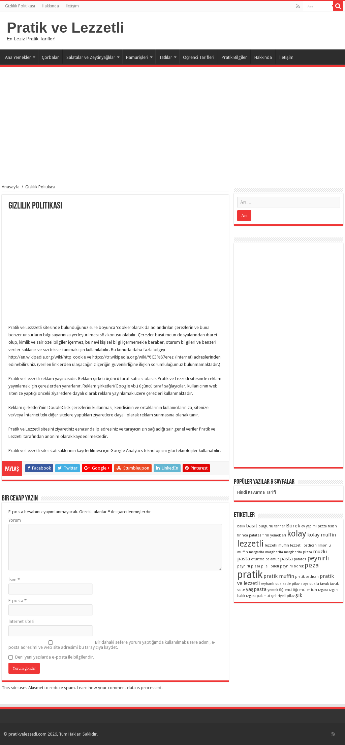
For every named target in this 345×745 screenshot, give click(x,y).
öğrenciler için (305, 590)
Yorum (14, 520)
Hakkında (50, 6)
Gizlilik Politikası (20, 6)
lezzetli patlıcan (303, 545)
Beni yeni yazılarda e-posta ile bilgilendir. (54, 657)
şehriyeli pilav (282, 596)
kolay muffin (321, 535)
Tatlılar (165, 57)
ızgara (323, 590)
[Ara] (338, 6)
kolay (296, 533)
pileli (265, 566)
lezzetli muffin (277, 545)
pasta (286, 559)
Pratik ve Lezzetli (65, 28)
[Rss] (298, 6)
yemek (273, 590)
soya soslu (310, 584)
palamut (272, 559)
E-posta (17, 600)
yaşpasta (256, 589)
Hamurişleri (137, 57)
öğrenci (285, 590)
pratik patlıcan (307, 576)
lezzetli (250, 543)
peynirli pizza (248, 566)
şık (298, 595)
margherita (274, 552)
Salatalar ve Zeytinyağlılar (90, 57)
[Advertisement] (172, 122)
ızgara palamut (258, 596)
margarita (256, 552)
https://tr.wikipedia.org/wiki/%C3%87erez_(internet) (142, 357)
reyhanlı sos (271, 584)
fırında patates (249, 535)
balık (241, 526)
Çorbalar (50, 57)
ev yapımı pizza (314, 526)
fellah (332, 526)
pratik (249, 574)
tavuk (324, 584)
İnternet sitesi (21, 621)
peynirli (318, 558)
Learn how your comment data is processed (119, 687)
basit (251, 526)
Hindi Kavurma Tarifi (256, 492)
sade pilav (291, 584)
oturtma (257, 559)
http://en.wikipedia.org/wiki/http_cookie (47, 357)
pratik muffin (278, 576)
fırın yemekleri (274, 535)
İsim (14, 579)
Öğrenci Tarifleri (198, 57)
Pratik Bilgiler (234, 57)
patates (300, 559)
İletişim (72, 6)
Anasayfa (11, 186)
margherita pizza (298, 552)
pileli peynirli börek (287, 566)
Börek (293, 526)
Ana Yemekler (18, 57)
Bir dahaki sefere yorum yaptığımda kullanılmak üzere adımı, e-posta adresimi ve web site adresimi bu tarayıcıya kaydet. (112, 645)
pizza (312, 565)
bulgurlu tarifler (271, 526)
